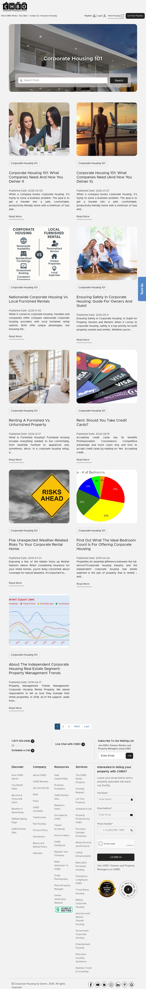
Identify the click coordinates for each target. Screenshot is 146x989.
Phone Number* (105, 824)
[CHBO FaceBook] (90, 984)
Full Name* (102, 793)
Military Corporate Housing (81, 903)
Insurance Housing (48, 16)
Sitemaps (37, 853)
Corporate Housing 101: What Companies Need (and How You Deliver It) (104, 177)
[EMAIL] (129, 756)
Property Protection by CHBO (83, 818)
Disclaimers (39, 837)
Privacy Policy (40, 830)
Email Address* (104, 808)
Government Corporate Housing (82, 934)
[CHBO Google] (131, 984)
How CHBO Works (9, 16)
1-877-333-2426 (21, 741)
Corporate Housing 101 (24, 163)
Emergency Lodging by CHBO (82, 879)
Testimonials (39, 817)
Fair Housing (39, 824)
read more (15, 216)
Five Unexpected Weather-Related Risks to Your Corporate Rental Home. (38, 545)
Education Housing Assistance (81, 957)
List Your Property (135, 16)
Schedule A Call (84, 809)
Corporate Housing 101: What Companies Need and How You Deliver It (36, 177)
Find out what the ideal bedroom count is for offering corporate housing (106, 545)
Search (119, 80)
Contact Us (34, 16)
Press (36, 801)
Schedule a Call (21, 750)
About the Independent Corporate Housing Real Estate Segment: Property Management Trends (39, 669)
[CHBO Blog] (104, 984)
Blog (35, 794)
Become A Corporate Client (17, 799)
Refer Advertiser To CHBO (61, 865)
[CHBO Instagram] (111, 984)
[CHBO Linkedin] (118, 984)
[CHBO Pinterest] (124, 984)
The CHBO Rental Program (81, 778)
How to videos (61, 835)
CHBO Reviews (40, 782)
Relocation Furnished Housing (81, 866)
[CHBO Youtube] (97, 984)
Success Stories (41, 788)
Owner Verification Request (60, 899)
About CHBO (39, 775)
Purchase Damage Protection (81, 832)
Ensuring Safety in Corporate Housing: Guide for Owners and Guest (104, 301)
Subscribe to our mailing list (116, 741)
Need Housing (114, 16)
